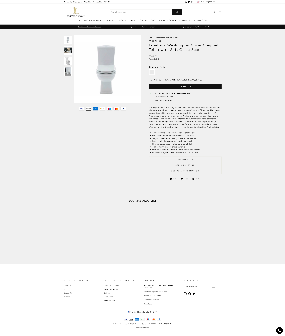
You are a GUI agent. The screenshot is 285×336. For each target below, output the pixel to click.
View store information (163, 100)
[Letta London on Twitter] (194, 293)
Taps (132, 20)
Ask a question (185, 165)
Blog (65, 289)
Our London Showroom (72, 2)
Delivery (107, 293)
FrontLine (155, 41)
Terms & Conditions (111, 286)
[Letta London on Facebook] (189, 293)
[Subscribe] (213, 286)
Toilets (143, 20)
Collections (159, 38)
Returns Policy (109, 300)
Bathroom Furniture (91, 20)
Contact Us (97, 2)
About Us (87, 2)
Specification (185, 159)
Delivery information (185, 171)
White (152, 72)
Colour (157, 67)
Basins (122, 20)
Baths (110, 20)
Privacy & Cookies (111, 289)
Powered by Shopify (142, 327)
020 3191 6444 (110, 2)
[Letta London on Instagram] (185, 293)
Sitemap (66, 297)
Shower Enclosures (163, 20)
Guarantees (108, 297)
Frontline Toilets (171, 38)
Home (151, 38)
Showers (184, 20)
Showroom (200, 20)
